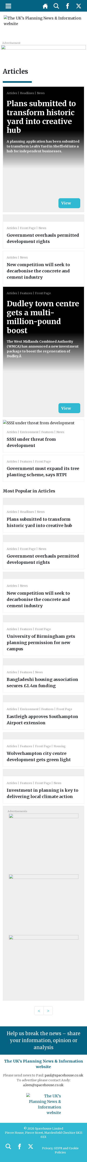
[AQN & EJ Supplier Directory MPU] (43, 903)
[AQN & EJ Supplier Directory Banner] (43, 50)
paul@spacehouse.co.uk (64, 1075)
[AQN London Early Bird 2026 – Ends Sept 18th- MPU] (43, 842)
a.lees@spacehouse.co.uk (43, 1085)
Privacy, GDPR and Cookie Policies (60, 1150)
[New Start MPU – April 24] (43, 963)
